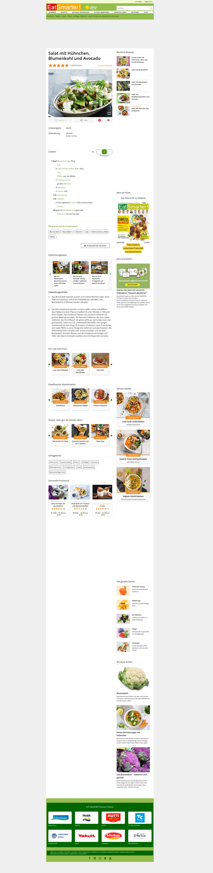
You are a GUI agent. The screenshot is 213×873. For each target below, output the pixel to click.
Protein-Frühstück (100, 406)
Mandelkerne (68, 210)
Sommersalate (65, 462)
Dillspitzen (61, 214)
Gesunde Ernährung (80, 12)
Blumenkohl (62, 161)
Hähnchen (53, 462)
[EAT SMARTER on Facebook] (89, 858)
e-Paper (147, 242)
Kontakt (74, 852)
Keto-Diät (100, 370)
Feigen (134, 629)
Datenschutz (95, 852)
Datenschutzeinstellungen (110, 852)
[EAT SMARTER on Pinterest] (94, 858)
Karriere (60, 852)
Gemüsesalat (89, 467)
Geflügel (85, 462)
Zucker (60, 206)
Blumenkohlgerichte (57, 472)
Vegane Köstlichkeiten (133, 496)
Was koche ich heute (60, 441)
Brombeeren (137, 615)
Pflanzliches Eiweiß (80, 406)
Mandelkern (68, 232)
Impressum (85, 852)
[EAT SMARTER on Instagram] (100, 858)
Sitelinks (67, 852)
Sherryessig (62, 195)
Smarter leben (120, 12)
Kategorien (82, 854)
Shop (146, 12)
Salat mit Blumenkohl (140, 70)
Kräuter (73, 202)
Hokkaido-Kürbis (138, 587)
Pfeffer (60, 176)
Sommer (52, 12)
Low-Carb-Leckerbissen (133, 421)
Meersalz (67, 184)
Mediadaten (74, 854)
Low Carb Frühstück (60, 370)
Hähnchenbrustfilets (65, 168)
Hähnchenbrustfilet (100, 232)
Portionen (104, 155)
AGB (80, 852)
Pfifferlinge (136, 601)
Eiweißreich (60, 406)
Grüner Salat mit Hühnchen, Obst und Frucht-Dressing (139, 59)
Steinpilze (136, 643)
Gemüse (95, 462)
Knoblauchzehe (63, 180)
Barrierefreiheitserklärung (59, 854)
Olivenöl (60, 199)
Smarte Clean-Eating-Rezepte (133, 459)
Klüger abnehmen (101, 12)
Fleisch (76, 462)
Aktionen (135, 12)
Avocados (61, 187)
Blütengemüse (55, 467)
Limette (60, 191)
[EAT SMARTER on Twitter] (105, 858)
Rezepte (64, 12)
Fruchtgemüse (69, 467)
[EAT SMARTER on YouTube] (110, 858)
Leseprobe (120, 242)
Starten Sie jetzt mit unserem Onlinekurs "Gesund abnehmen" (132, 291)
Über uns (53, 852)
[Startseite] (64, 7)
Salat (79, 467)
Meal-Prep (100, 441)
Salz (59, 165)
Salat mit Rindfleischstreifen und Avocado (140, 96)
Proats (102, 506)
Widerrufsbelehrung (127, 852)
